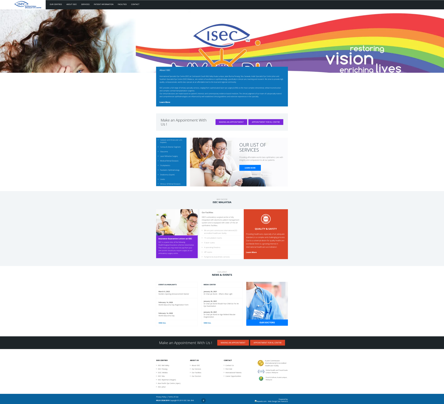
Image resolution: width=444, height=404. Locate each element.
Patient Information (104, 4)
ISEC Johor (162, 387)
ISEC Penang (162, 369)
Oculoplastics (165, 165)
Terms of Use (173, 397)
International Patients (233, 372)
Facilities (122, 4)
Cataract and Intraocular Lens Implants (171, 141)
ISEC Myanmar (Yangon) (167, 380)
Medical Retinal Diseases (169, 161)
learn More (165, 102)
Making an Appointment (231, 122)
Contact (135, 4)
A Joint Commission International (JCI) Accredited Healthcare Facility (275, 363)
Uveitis (162, 179)
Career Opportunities (233, 376)
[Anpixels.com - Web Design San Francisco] (271, 402)
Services (85, 4)
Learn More (250, 168)
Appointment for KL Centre (266, 122)
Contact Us (229, 365)
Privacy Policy (161, 397)
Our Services (196, 369)
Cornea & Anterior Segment (170, 147)
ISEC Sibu (161, 376)
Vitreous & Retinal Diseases (170, 184)
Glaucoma (164, 151)
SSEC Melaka (163, 372)
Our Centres (56, 4)
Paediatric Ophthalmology (169, 170)
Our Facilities (196, 372)
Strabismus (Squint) (167, 175)
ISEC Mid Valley (163, 365)
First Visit (228, 369)
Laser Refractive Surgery (169, 156)
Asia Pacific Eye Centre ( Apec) (169, 383)
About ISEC (71, 4)
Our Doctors (267, 322)
